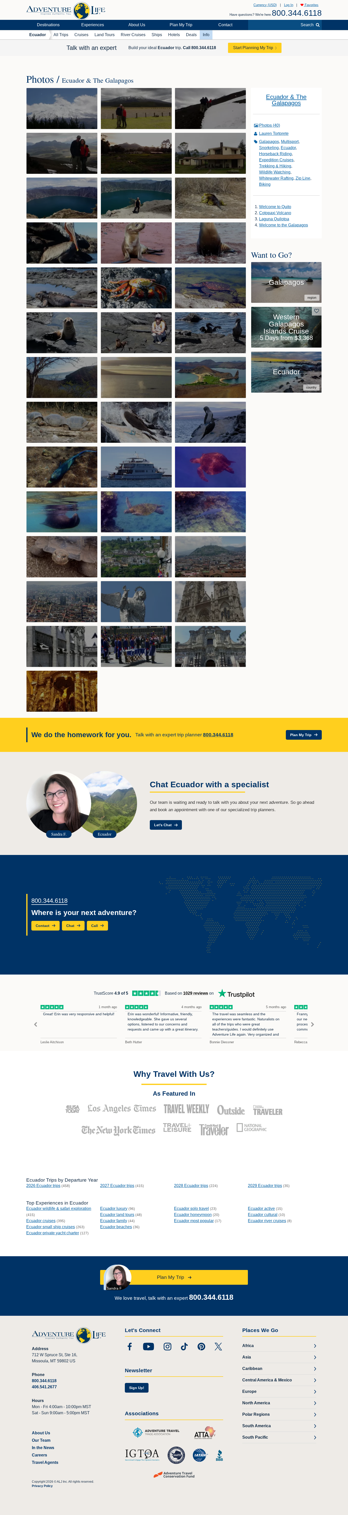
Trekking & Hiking (275, 166)
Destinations (48, 25)
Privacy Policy (42, 1486)
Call (199, 48)
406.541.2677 (44, 1387)
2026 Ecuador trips (43, 1185)
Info (206, 35)
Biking (265, 184)
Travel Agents (45, 1462)
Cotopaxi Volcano (275, 213)
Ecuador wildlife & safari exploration (58, 1208)
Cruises (81, 35)
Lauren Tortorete (274, 133)
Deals (191, 35)
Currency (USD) (265, 5)
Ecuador (37, 35)
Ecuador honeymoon (193, 1214)
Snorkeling (269, 148)
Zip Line (303, 178)
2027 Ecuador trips (117, 1185)
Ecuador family (113, 1221)
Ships (157, 35)
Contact (225, 25)
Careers (39, 1455)
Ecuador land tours (117, 1214)
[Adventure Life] (65, 9)
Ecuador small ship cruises (50, 1227)
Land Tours (105, 35)
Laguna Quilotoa (274, 219)
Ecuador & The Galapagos (286, 100)
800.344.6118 (297, 13)
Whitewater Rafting (276, 178)
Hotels (174, 35)
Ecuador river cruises (267, 1221)
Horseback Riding (275, 154)
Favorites (311, 5)
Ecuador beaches (116, 1227)
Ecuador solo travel (191, 1208)
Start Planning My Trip (253, 48)
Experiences (92, 25)
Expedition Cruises (276, 160)
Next (312, 1024)
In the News (43, 1448)
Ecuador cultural (262, 1214)
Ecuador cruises (41, 1221)
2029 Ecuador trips (265, 1185)
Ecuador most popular (194, 1221)
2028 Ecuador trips (191, 1185)
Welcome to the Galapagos (283, 225)
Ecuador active (261, 1208)
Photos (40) (269, 125)
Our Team (41, 1440)
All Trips (60, 35)
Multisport (290, 141)
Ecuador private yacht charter (52, 1233)
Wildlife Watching (274, 172)
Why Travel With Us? (174, 1074)
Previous (35, 1024)
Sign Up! (136, 1388)
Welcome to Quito (275, 207)
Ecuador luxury (113, 1208)
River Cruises (133, 35)
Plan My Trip (181, 25)
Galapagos (269, 141)
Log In (288, 5)
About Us (136, 25)
